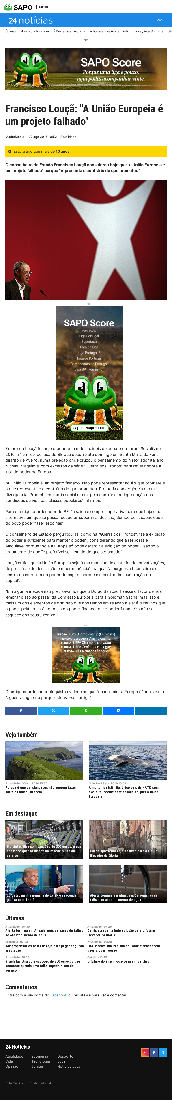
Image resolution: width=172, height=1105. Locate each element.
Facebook (58, 995)
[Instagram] (145, 1052)
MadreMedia (14, 137)
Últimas (14, 918)
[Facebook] (154, 1052)
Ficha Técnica (14, 1083)
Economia (11, 941)
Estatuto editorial (40, 1083)
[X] (163, 1052)
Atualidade (68, 137)
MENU (43, 7)
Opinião (94, 783)
